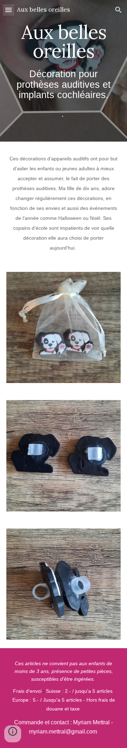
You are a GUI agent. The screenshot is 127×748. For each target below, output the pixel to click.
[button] (8, 9)
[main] (63, 71)
